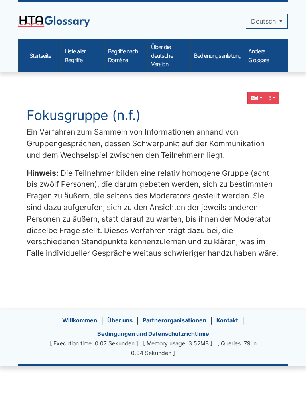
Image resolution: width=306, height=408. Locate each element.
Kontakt (227, 320)
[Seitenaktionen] (272, 98)
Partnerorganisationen (174, 320)
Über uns (120, 320)
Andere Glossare (258, 55)
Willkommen (79, 320)
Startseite (40, 55)
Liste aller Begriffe (75, 55)
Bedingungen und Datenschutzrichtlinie (153, 333)
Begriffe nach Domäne (123, 55)
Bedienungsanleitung (217, 55)
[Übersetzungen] (257, 98)
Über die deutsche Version (162, 55)
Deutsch (264, 21)
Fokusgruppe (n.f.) (84, 115)
